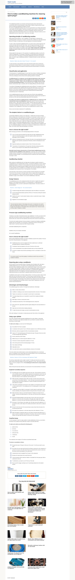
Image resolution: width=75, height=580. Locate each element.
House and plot (16, 6)
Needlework (23, 6)
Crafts (10, 6)
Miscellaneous (36, 6)
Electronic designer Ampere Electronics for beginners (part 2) (61, 16)
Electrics (30, 6)
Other (43, 6)
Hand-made (12, 2)
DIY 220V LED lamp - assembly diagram (60, 39)
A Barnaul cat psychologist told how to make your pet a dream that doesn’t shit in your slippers (61, 34)
